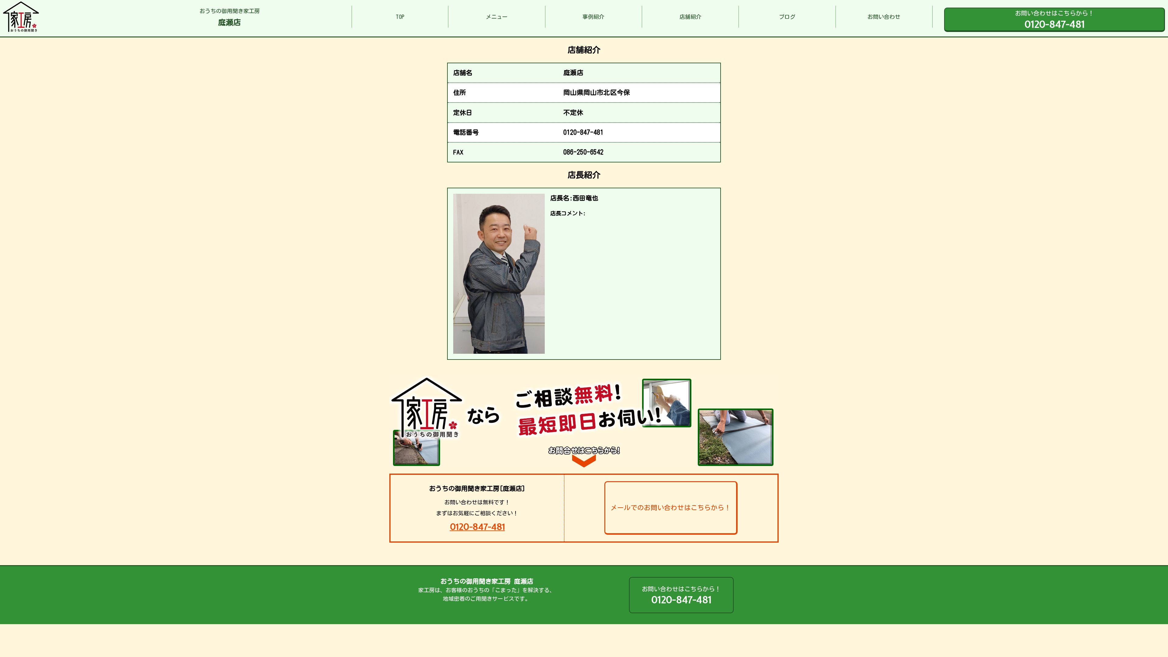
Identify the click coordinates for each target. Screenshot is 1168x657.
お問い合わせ (883, 16)
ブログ (787, 16)
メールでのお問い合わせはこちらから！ (670, 507)
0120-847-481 (477, 527)
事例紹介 (593, 16)
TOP (400, 16)
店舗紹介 (690, 16)
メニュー (497, 16)
